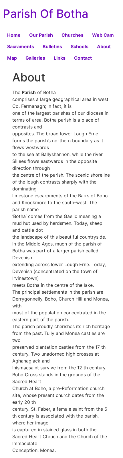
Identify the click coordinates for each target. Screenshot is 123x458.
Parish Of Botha (45, 14)
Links (60, 58)
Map (12, 58)
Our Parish (41, 35)
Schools (79, 46)
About (104, 46)
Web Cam (103, 35)
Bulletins (52, 46)
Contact (83, 58)
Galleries (35, 58)
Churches (72, 35)
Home (14, 35)
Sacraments (20, 46)
